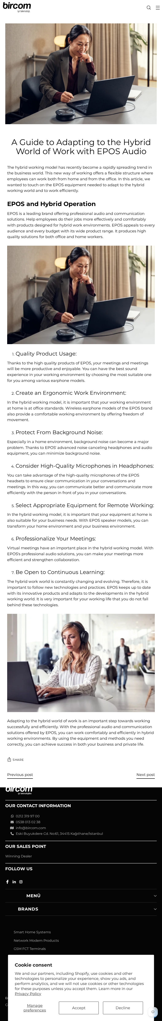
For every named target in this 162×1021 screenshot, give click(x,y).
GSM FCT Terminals (30, 949)
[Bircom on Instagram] (21, 882)
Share (18, 760)
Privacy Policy (28, 993)
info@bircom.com (31, 828)
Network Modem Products (36, 941)
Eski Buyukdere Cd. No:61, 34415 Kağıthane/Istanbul (59, 834)
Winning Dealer (18, 856)
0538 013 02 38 (28, 822)
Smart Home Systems (32, 932)
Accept (78, 1007)
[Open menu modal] (157, 7)
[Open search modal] (148, 7)
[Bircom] (17, 7)
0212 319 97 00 (28, 816)
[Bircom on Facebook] (7, 882)
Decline (123, 1007)
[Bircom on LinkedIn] (14, 882)
